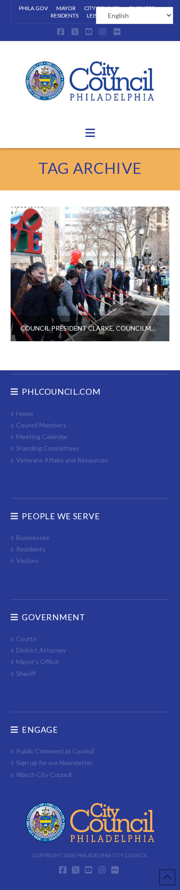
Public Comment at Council (55, 751)
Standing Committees (47, 448)
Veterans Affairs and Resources (62, 460)
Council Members (41, 425)
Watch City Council (43, 774)
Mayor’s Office (37, 661)
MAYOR (66, 8)
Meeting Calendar (41, 436)
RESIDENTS (64, 15)
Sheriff (25, 673)
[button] (90, 132)
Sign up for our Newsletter (54, 762)
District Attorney (41, 650)
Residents (30, 549)
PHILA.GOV (33, 8)
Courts (26, 638)
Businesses (32, 537)
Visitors (27, 560)
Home (24, 413)
